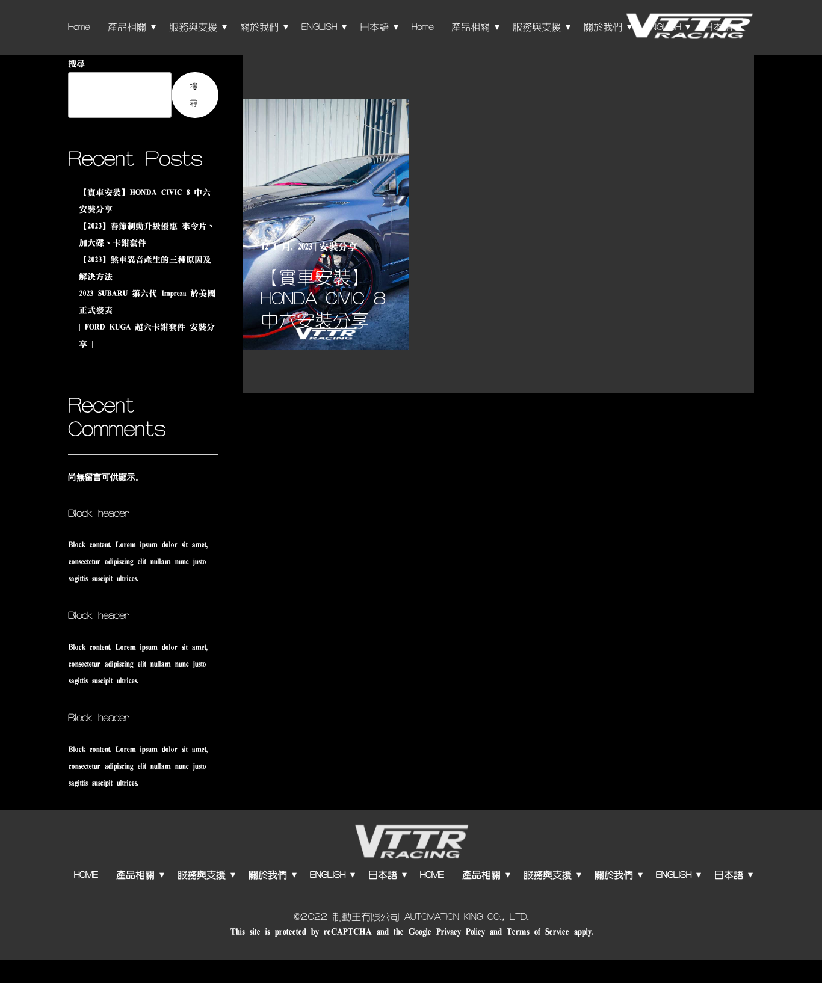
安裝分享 (338, 246)
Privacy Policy (460, 932)
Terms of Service (537, 932)
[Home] (688, 26)
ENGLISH (319, 27)
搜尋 (76, 64)
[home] (411, 843)
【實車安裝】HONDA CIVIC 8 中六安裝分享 (323, 299)
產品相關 (127, 27)
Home (79, 27)
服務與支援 (193, 27)
